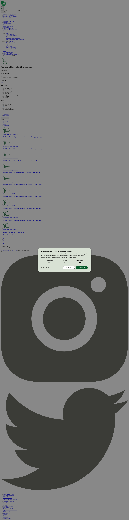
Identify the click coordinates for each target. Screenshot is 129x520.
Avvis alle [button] (68, 267)
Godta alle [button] (82, 267)
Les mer (74, 257)
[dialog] (64, 260)
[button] (45, 268)
